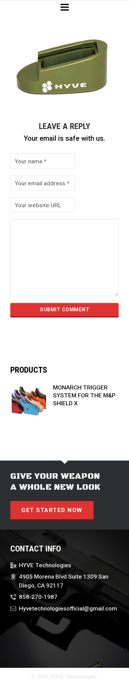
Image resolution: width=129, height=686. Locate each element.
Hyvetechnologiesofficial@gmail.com (68, 608)
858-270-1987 (38, 596)
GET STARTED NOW (52, 510)
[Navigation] (64, 7)
